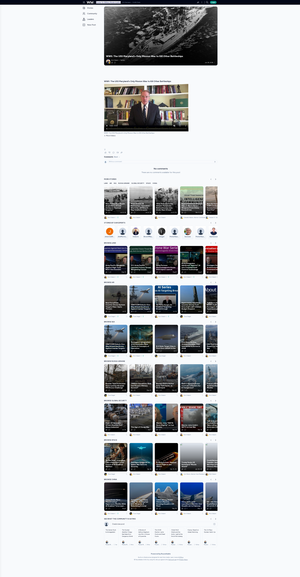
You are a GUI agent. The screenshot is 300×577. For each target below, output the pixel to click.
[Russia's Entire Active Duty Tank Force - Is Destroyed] (166, 378)
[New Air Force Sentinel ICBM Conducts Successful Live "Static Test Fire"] (217, 200)
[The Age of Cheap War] (141, 418)
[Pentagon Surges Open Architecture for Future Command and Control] (217, 260)
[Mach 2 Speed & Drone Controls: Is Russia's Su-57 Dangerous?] (191, 378)
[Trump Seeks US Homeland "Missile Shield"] (191, 457)
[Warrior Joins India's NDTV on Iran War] (191, 418)
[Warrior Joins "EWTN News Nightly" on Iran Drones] (166, 418)
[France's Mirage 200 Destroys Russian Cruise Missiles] (217, 378)
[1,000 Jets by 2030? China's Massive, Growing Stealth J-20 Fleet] (166, 496)
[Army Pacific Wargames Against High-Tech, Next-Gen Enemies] (115, 260)
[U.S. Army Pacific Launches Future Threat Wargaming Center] (141, 260)
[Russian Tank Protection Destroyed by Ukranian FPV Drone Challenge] (115, 378)
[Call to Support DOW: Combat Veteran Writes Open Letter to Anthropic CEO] (217, 418)
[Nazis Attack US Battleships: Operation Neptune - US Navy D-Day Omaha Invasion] (141, 200)
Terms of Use (172, 559)
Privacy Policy (183, 559)
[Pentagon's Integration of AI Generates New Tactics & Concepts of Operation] (141, 339)
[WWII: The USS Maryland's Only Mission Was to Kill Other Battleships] (160, 36)
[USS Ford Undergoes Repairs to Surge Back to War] (217, 339)
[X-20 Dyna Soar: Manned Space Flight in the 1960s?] (166, 457)
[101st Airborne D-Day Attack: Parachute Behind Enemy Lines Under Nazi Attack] (166, 200)
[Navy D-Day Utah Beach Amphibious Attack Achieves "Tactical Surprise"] (115, 200)
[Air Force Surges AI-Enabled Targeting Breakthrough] (166, 299)
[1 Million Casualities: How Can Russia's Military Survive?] (141, 378)
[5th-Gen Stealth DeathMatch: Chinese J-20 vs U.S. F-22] (217, 496)
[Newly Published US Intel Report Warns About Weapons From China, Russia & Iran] (191, 200)
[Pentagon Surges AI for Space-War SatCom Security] (141, 457)
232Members (126, 2)
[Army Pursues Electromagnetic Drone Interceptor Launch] (166, 260)
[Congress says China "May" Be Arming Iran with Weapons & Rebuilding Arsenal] (141, 496)
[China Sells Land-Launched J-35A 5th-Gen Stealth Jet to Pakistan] (191, 496)
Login (213, 2)
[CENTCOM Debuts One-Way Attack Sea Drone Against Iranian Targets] (141, 299)
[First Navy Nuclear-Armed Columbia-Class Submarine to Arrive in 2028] (191, 339)
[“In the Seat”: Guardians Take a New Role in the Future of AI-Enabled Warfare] (115, 457)
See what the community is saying (120, 519)
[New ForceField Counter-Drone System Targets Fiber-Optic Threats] (115, 299)
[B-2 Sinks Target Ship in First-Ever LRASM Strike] (166, 339)
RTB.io (181, 557)
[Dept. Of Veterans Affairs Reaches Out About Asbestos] (115, 418)
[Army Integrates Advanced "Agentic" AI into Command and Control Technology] (191, 260)
